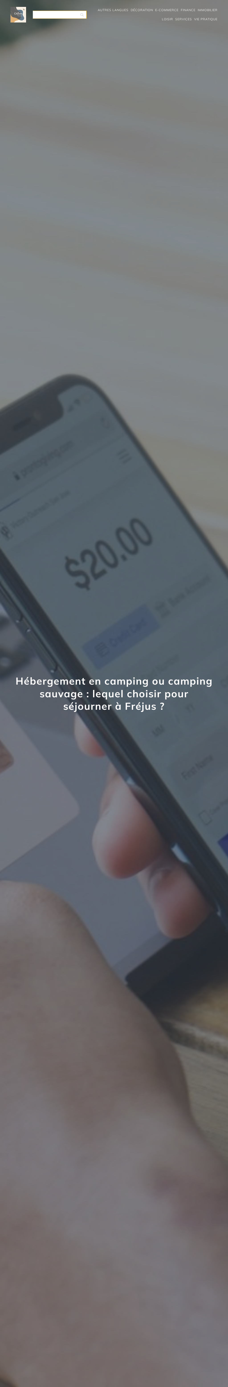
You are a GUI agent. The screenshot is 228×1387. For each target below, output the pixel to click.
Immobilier (208, 10)
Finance (188, 10)
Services (183, 19)
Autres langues (113, 10)
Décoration (142, 10)
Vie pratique (206, 19)
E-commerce (167, 10)
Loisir (167, 19)
